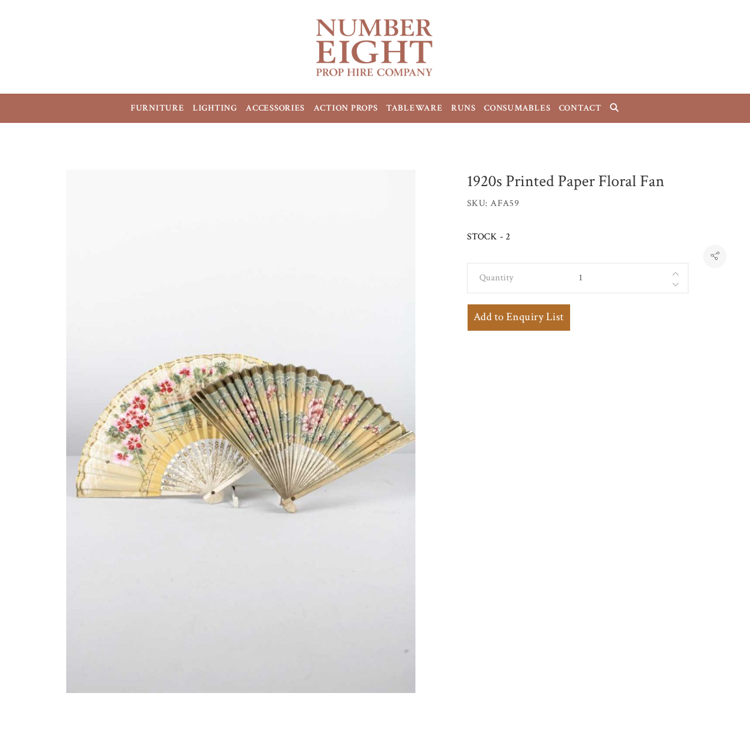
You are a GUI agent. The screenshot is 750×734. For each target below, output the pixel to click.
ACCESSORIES (275, 108)
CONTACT (580, 108)
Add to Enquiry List (518, 317)
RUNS (463, 108)
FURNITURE (158, 108)
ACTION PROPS (345, 108)
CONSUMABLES (517, 108)
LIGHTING (215, 108)
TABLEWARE (414, 108)
